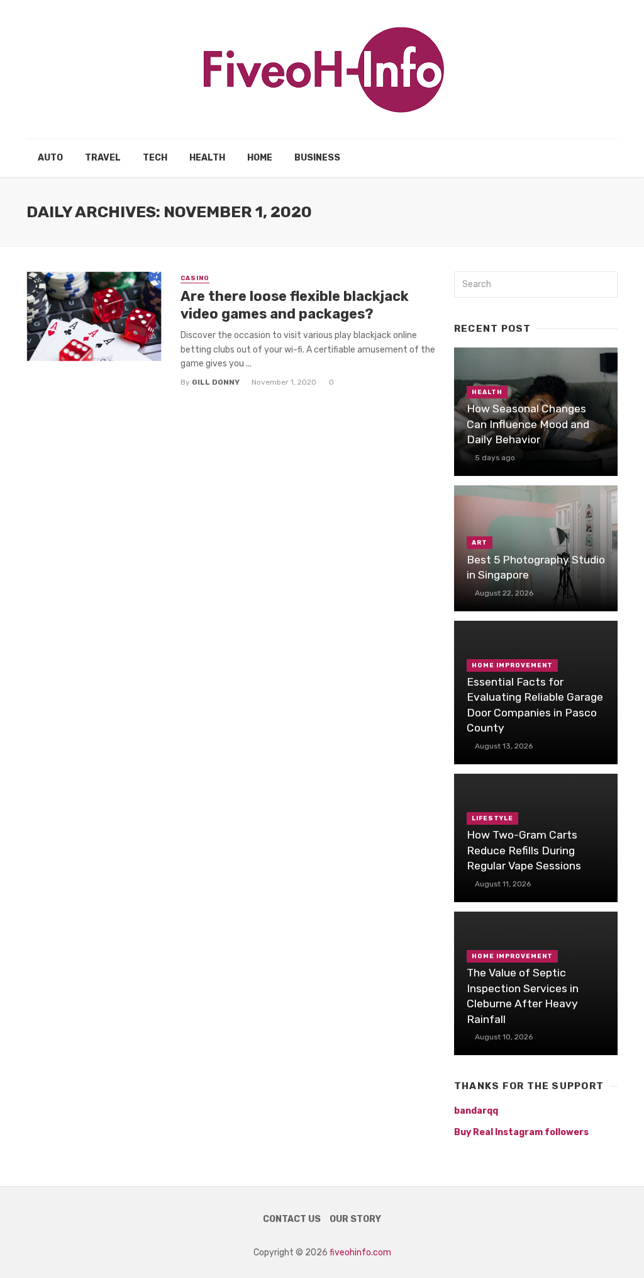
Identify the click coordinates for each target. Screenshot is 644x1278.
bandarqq (476, 1111)
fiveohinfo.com (360, 1252)
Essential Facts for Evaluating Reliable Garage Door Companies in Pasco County (535, 705)
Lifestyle (492, 818)
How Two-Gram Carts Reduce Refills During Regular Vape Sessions (524, 850)
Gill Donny (216, 382)
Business (317, 157)
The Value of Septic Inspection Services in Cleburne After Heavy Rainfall (523, 996)
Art (479, 542)
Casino (194, 278)
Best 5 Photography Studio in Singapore (536, 567)
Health (207, 157)
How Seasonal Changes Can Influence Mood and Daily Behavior (528, 424)
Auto (50, 157)
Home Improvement (512, 665)
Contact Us (292, 1219)
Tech (155, 157)
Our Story (355, 1219)
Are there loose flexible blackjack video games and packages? (294, 305)
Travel (103, 157)
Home (259, 157)
